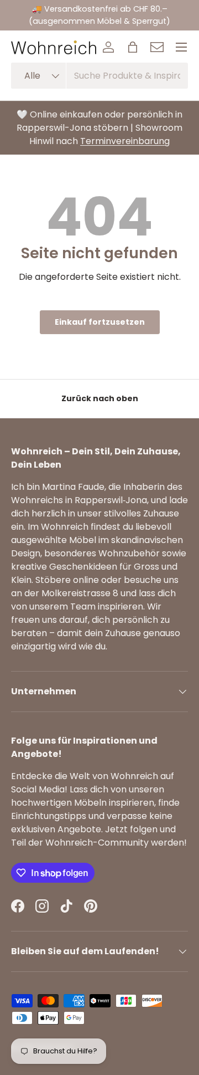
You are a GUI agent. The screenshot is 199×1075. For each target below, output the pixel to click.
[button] (133, 47)
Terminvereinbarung (125, 141)
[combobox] (99, 76)
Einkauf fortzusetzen (100, 321)
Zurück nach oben (99, 398)
